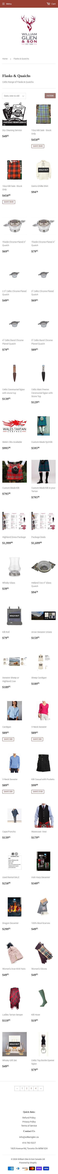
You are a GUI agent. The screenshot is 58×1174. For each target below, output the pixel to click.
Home (5, 59)
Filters (50, 96)
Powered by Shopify (28, 1163)
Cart (53, 4)
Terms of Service (29, 1125)
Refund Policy (29, 1117)
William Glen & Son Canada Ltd (31, 1159)
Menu (9, 4)
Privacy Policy (29, 1121)
